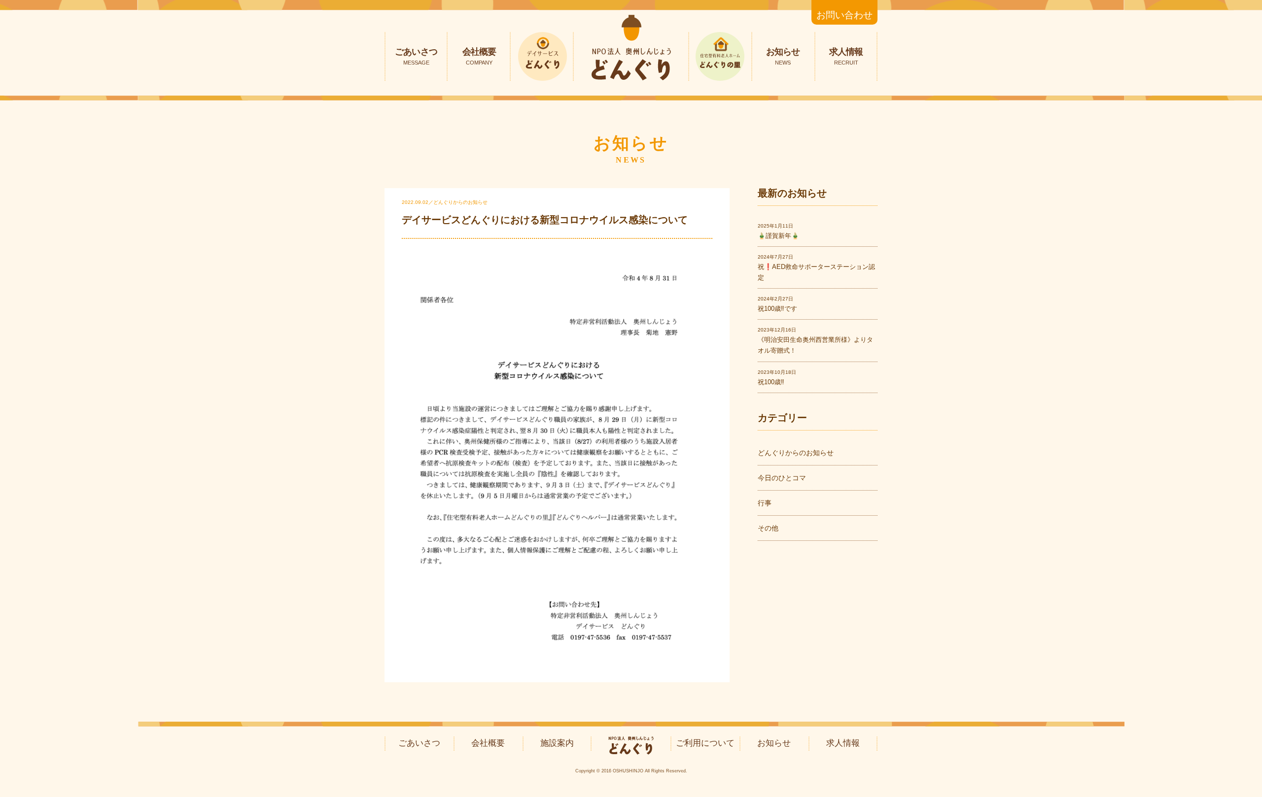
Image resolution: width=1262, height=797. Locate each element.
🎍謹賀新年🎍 (778, 235)
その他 (768, 528)
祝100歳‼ (771, 382)
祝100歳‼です (777, 308)
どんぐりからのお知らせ (796, 453)
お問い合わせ (844, 15)
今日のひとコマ (782, 478)
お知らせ (783, 56)
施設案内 (557, 743)
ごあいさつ (416, 56)
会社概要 (479, 56)
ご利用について (705, 743)
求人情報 (846, 56)
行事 (764, 503)
